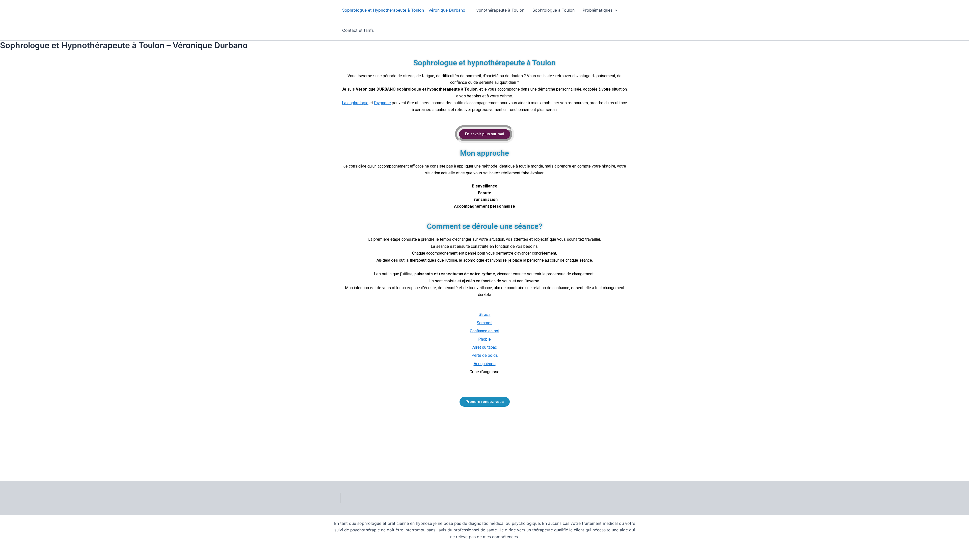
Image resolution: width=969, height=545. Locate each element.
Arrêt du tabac (484, 347)
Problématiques (597, 10)
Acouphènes (485, 363)
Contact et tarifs (358, 30)
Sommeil (484, 322)
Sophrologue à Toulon (553, 10)
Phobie (484, 339)
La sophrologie (355, 102)
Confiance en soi (484, 331)
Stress (485, 314)
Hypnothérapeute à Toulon (498, 10)
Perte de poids (484, 355)
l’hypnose (382, 102)
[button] (614, 10)
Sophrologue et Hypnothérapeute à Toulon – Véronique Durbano (403, 10)
